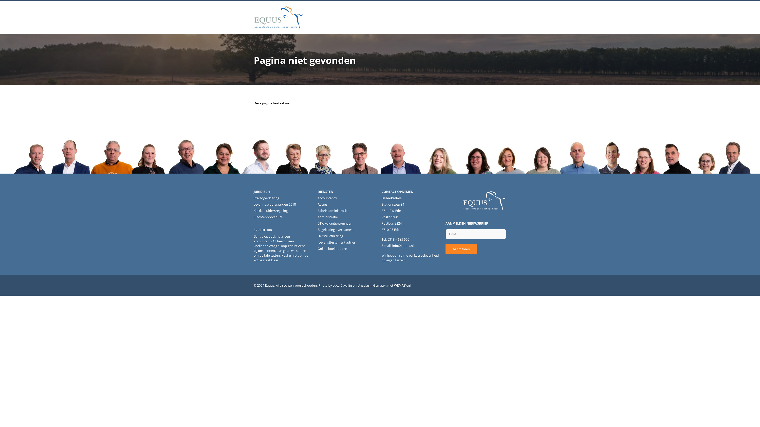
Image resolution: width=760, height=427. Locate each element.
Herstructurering (330, 236)
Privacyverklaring (266, 198)
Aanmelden (461, 249)
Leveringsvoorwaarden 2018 (275, 204)
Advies (322, 204)
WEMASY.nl (402, 285)
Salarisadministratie (333, 211)
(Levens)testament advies (337, 242)
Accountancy (327, 198)
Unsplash (364, 285)
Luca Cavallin (342, 285)
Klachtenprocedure (268, 217)
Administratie (328, 217)
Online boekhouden (332, 249)
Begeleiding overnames (335, 230)
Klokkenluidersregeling (271, 211)
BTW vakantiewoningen (335, 223)
